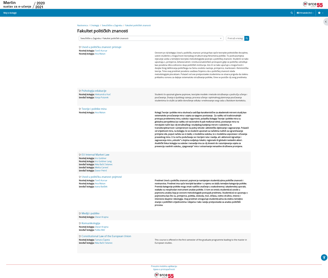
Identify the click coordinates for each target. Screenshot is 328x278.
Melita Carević (101, 167)
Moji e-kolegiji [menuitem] (10, 12)
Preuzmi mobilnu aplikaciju (164, 266)
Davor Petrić (101, 170)
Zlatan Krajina (101, 217)
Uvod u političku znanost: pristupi (101, 47)
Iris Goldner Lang (103, 161)
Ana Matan (100, 53)
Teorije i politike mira (94, 108)
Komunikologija (91, 223)
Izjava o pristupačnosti (164, 269)
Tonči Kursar (101, 50)
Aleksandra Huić (103, 94)
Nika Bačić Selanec (104, 164)
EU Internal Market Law (95, 154)
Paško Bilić (100, 230)
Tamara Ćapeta (102, 239)
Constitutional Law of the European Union (106, 236)
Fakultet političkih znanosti (138, 25)
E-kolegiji (95, 25)
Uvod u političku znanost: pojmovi (102, 176)
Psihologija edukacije (94, 90)
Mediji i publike (90, 213)
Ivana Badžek (101, 186)
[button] (291, 13)
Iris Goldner (100, 158)
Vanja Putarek (101, 97)
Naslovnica (82, 25)
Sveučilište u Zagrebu (112, 25)
